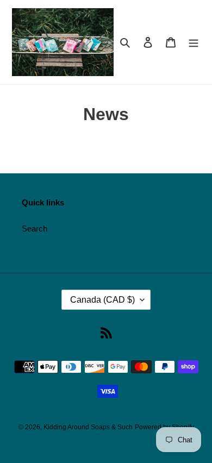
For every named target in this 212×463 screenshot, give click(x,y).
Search (34, 228)
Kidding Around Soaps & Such (88, 427)
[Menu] (193, 42)
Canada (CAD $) (102, 299)
